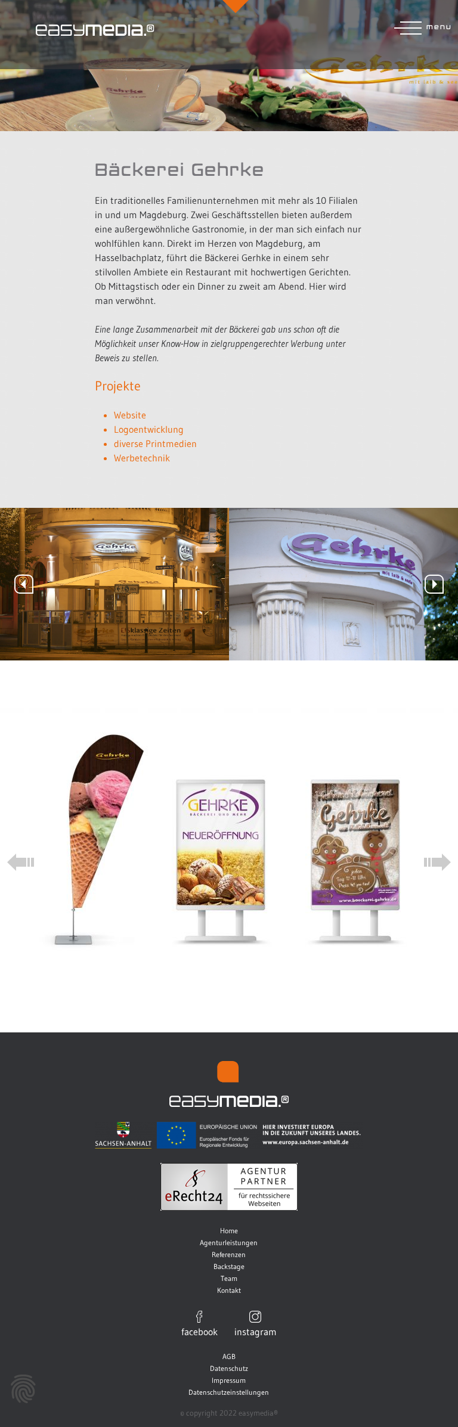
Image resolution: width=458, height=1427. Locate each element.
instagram (255, 1331)
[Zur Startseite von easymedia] (228, 30)
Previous (20, 862)
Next (437, 862)
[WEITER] (434, 584)
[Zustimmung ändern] (23, 1389)
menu (439, 26)
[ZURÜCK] (23, 584)
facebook (199, 1331)
